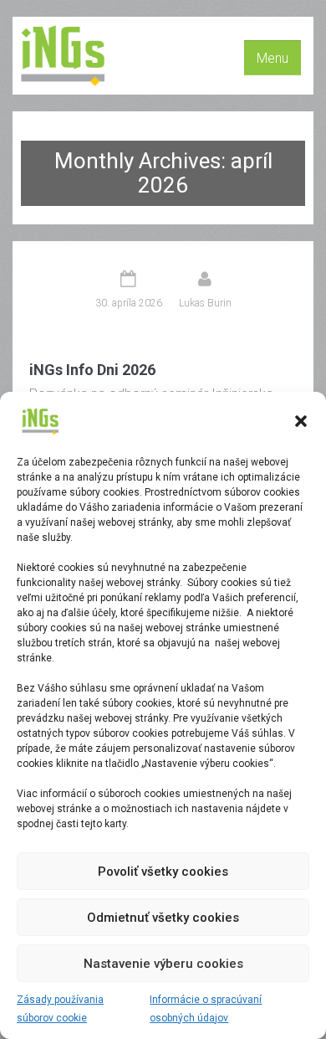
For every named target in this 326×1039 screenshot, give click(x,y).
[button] (301, 421)
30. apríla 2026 (128, 303)
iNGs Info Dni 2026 (92, 369)
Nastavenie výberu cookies (163, 963)
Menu (272, 58)
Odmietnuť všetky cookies (163, 917)
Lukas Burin (205, 303)
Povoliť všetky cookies (163, 871)
